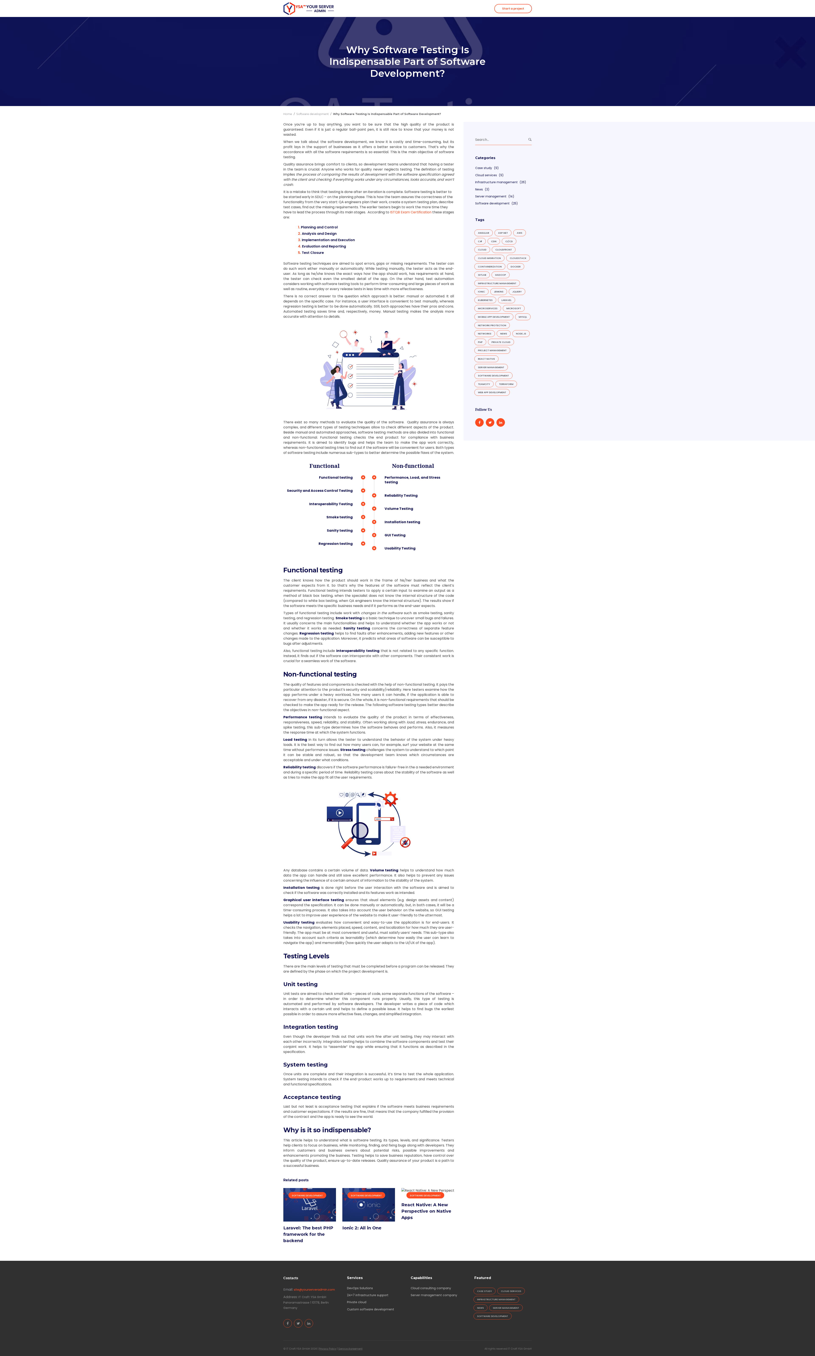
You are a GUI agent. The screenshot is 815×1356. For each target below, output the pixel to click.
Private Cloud (501, 342)
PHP (480, 342)
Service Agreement (350, 1348)
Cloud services (486, 175)
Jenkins (498, 291)
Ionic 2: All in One (361, 1227)
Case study (483, 168)
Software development (312, 114)
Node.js (521, 333)
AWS (519, 233)
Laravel (506, 300)
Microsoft (513, 308)
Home (287, 114)
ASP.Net (503, 233)
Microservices (487, 308)
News (479, 189)
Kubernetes (485, 300)
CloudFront (503, 249)
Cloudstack (518, 258)
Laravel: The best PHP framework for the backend (308, 1234)
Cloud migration (489, 258)
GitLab (482, 275)
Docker (516, 266)
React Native (486, 359)
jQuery (517, 291)
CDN (493, 241)
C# (480, 241)
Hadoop (500, 275)
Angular (483, 233)
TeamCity (484, 384)
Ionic (481, 291)
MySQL (523, 317)
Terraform (506, 384)
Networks (484, 333)
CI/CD (509, 241)
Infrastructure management (496, 182)
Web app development (492, 392)
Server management (490, 196)
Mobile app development (494, 317)
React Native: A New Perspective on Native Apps (426, 1211)
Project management (492, 350)
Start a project (513, 9)
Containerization (490, 266)
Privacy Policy (327, 1348)
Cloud (482, 249)
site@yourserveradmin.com (314, 1290)
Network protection (492, 325)
